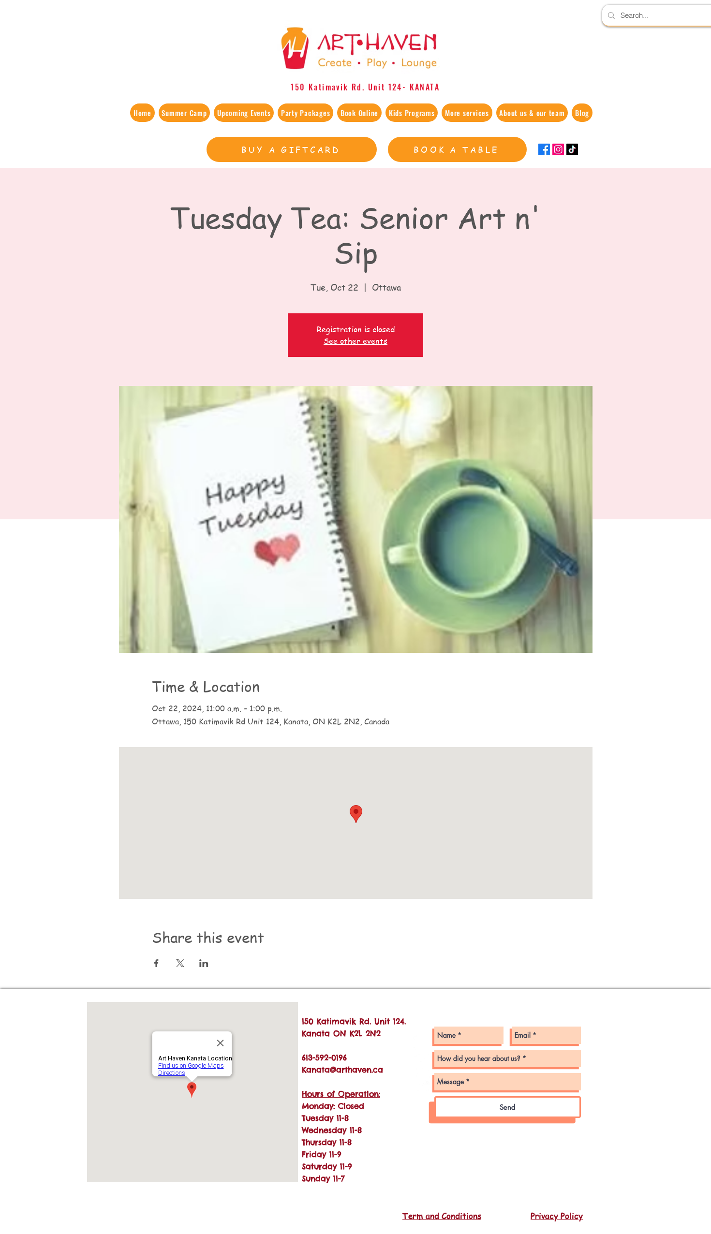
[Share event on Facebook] (156, 963)
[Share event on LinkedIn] (203, 963)
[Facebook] (544, 149)
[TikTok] (572, 149)
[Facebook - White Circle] (422, 1062)
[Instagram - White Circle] (422, 1042)
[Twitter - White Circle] (422, 1082)
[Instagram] (558, 149)
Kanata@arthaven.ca (342, 1069)
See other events (355, 341)
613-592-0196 (324, 1057)
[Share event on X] (180, 963)
